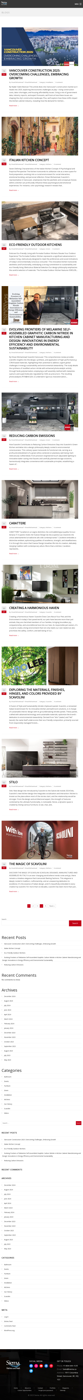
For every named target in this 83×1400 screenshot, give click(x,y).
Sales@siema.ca (69, 1369)
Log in (6, 1317)
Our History (8, 1104)
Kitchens (49, 164)
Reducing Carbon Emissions (32, 436)
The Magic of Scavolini (28, 864)
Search (4, 919)
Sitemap (62, 1390)
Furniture (7, 1086)
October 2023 (9, 1042)
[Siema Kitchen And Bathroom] (31, 3)
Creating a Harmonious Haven (34, 608)
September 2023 (10, 1046)
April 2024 (7, 1014)
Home (16, 1388)
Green (48, 249)
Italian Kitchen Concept (29, 160)
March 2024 (8, 1019)
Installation (49, 82)
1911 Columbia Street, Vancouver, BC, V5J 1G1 (67, 1376)
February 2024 (9, 1024)
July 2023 (7, 1055)
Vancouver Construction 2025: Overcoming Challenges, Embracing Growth (39, 74)
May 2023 (7, 1060)
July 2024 (7, 1005)
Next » (52, 906)
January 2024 (8, 1028)
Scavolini (49, 612)
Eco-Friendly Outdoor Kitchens (35, 245)
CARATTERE (17, 523)
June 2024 (7, 1010)
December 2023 (9, 1033)
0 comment (59, 82)
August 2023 (8, 1051)
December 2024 (9, 996)
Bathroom (7, 1077)
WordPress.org (9, 1330)
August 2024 (8, 1001)
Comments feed (9, 1326)
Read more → (14, 106)
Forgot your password (46, 1390)
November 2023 (9, 1037)
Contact (40, 1388)
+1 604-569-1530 (70, 1365)
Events (6, 1081)
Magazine (65, 1388)
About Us (28, 1388)
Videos (6, 1113)
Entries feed (8, 1321)
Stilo (13, 782)
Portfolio (52, 1388)
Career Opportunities (25, 1390)
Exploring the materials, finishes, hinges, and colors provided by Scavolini (37, 693)
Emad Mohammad (17, 82)
